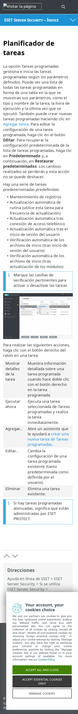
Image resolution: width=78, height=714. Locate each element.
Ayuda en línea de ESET (28, 578)
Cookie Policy (46, 663)
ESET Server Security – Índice (31, 20)
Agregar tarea (15, 124)
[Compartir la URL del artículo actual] (46, 540)
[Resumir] (67, 540)
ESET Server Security (34, 581)
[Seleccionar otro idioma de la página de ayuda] (72, 7)
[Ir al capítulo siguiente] (15, 556)
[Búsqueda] (63, 7)
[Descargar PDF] (56, 540)
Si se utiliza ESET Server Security (33, 586)
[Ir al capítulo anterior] (6, 556)
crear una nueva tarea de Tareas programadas (48, 439)
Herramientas (20, 594)
